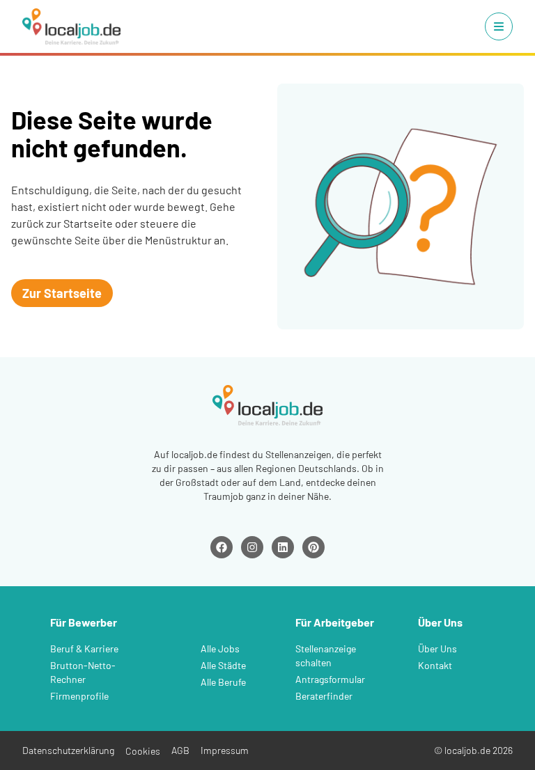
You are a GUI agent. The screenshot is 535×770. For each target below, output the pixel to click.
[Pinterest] (313, 547)
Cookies (142, 751)
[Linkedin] (283, 547)
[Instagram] (252, 547)
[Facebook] (221, 547)
